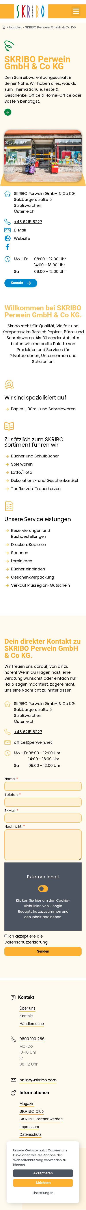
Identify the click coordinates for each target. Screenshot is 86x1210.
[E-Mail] (7, 230)
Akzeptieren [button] (43, 1173)
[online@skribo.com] (13, 1080)
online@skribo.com (38, 1080)
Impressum (29, 1127)
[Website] (7, 238)
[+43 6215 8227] (7, 222)
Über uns (27, 1008)
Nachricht (13, 827)
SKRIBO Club (31, 1111)
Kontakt (26, 1016)
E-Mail (20, 230)
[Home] (4, 27)
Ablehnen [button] (43, 1183)
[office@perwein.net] (7, 742)
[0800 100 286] (13, 1039)
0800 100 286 (32, 1039)
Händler (15, 27)
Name (10, 779)
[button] (75, 11)
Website (22, 238)
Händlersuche (31, 1023)
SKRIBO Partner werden (41, 1119)
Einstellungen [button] (43, 1193)
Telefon (11, 795)
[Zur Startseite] (24, 11)
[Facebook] (7, 247)
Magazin (26, 1103)
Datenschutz (30, 1134)
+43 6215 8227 (28, 221)
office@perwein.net (33, 742)
